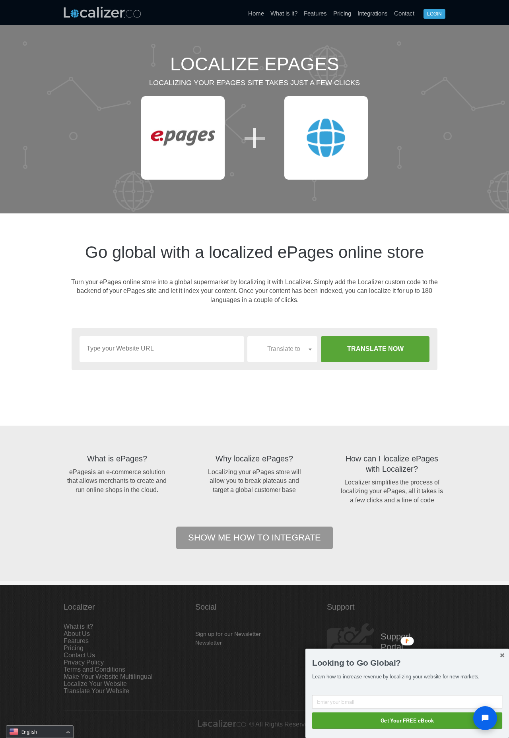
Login (434, 14)
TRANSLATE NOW (375, 348)
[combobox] (282, 349)
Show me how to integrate (254, 537)
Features (315, 13)
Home (256, 13)
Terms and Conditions (94, 669)
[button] (407, 663)
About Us (77, 633)
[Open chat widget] (485, 718)
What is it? (283, 13)
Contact (404, 13)
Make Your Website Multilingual (108, 676)
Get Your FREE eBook (407, 720)
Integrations (372, 13)
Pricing (342, 13)
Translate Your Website (96, 691)
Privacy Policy (84, 662)
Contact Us (79, 655)
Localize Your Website (95, 683)
